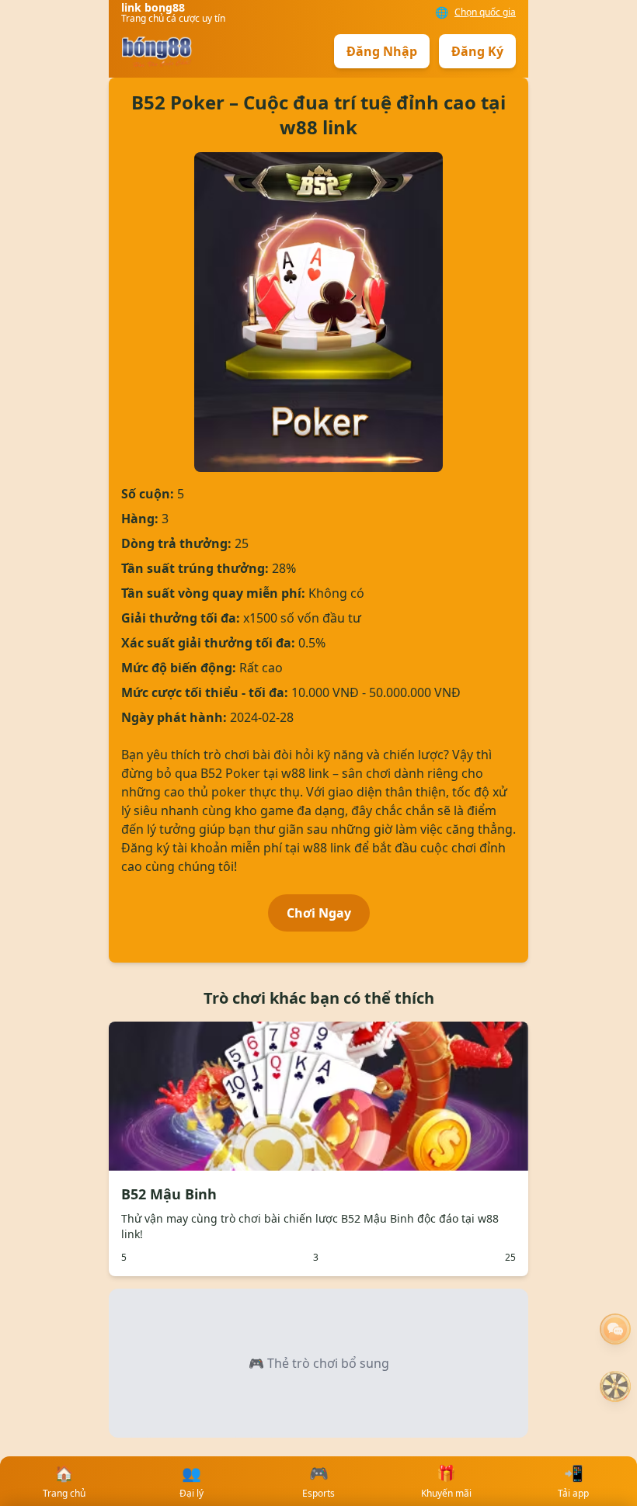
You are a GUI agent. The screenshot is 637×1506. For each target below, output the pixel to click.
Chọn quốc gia (485, 12)
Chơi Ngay (319, 912)
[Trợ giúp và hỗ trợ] (615, 1329)
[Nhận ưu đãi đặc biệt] (615, 1386)
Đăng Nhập (381, 51)
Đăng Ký (477, 51)
